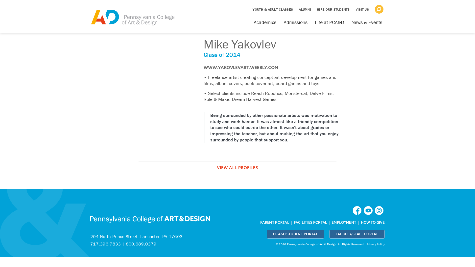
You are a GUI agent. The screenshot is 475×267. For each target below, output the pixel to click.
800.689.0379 (141, 244)
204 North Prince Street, (136, 236)
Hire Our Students (333, 9)
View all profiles (237, 167)
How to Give (373, 222)
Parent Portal (274, 222)
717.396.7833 (105, 244)
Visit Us (362, 9)
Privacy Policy (376, 244)
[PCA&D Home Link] (132, 14)
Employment (344, 222)
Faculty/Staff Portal (357, 234)
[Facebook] (358, 210)
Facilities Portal (310, 222)
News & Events (367, 22)
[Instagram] (380, 210)
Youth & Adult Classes (273, 9)
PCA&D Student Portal (295, 234)
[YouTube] (369, 210)
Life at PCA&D (329, 22)
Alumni (305, 9)
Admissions (296, 22)
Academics (265, 22)
